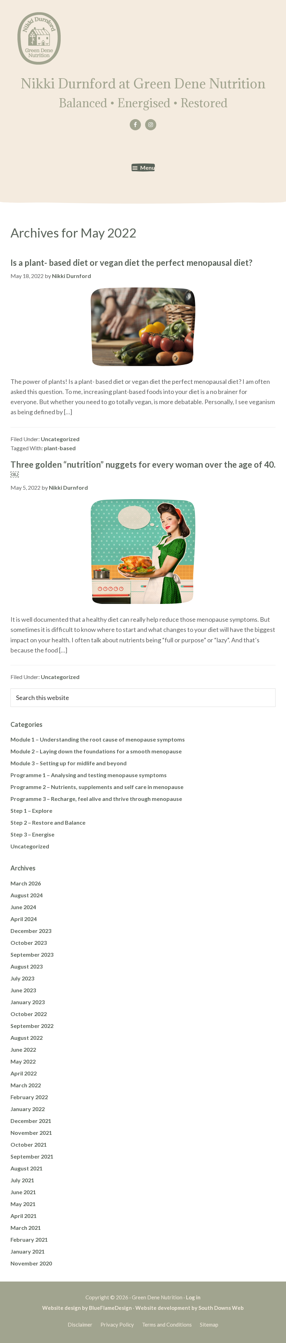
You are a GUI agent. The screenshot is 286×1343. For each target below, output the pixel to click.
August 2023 (26, 966)
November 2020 (31, 1263)
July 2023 (22, 978)
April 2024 (23, 918)
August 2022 (26, 1037)
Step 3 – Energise (32, 834)
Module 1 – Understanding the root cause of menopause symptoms (97, 739)
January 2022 (27, 1108)
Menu (147, 167)
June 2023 (23, 990)
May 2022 (23, 1061)
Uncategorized (60, 439)
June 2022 (23, 1049)
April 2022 (23, 1073)
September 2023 (31, 954)
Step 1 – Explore (31, 810)
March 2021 (25, 1227)
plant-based (60, 448)
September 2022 (31, 1025)
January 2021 (27, 1251)
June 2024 (23, 907)
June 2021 (23, 1192)
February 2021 (29, 1239)
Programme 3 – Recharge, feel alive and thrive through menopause (96, 798)
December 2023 (30, 930)
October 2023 (28, 942)
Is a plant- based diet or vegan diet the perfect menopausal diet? (131, 262)
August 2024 (26, 895)
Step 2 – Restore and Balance (47, 822)
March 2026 (25, 883)
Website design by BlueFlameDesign (87, 1308)
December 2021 (30, 1120)
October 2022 (28, 1013)
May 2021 (23, 1203)
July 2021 (22, 1180)
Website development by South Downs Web (189, 1308)
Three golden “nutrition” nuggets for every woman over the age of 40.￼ (143, 469)
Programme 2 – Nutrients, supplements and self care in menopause (96, 786)
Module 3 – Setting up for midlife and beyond (68, 763)
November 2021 (31, 1132)
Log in (193, 1297)
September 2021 (31, 1156)
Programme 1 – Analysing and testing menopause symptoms (88, 775)
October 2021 (28, 1144)
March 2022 (25, 1085)
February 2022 (29, 1097)
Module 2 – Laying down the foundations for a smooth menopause (96, 751)
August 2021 (26, 1168)
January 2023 (27, 1002)
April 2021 (23, 1215)
